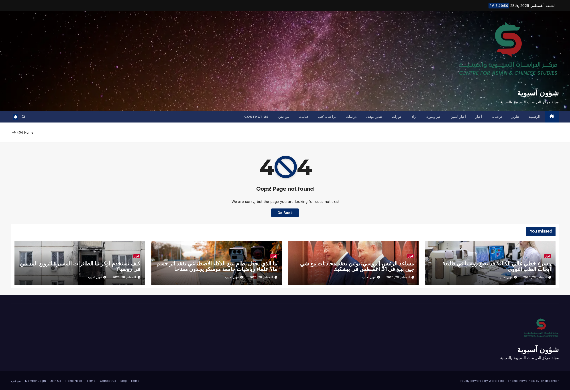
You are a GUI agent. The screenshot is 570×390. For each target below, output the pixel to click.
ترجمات (497, 117)
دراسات (351, 117)
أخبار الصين (458, 117)
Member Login (35, 380)
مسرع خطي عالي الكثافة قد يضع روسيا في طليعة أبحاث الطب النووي (496, 266)
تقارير (515, 117)
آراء (414, 117)
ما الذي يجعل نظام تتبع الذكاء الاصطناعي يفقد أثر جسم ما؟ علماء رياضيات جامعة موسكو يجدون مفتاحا (217, 266)
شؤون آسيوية (538, 92)
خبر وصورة (433, 117)
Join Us (55, 380)
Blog (123, 380)
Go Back (285, 212)
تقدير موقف (374, 117)
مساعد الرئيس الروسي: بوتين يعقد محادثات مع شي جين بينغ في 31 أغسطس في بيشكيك (357, 266)
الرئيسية (534, 117)
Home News (74, 380)
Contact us (256, 117)
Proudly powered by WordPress (482, 380)
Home (29, 132)
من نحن (283, 117)
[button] (23, 116)
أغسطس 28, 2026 (535, 277)
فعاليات (303, 117)
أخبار (479, 117)
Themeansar (549, 380)
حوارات (397, 117)
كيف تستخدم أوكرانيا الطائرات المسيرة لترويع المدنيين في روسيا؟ (80, 266)
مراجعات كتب (327, 117)
